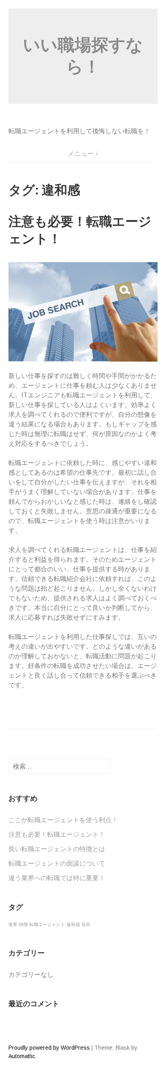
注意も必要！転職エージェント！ (56, 834)
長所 (85, 924)
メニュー (81, 153)
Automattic (21, 1056)
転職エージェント (47, 924)
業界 (12, 924)
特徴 (23, 924)
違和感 (73, 924)
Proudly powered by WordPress (49, 1047)
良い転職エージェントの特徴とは (56, 849)
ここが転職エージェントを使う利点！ (63, 820)
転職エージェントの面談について (56, 863)
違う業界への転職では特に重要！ (56, 878)
